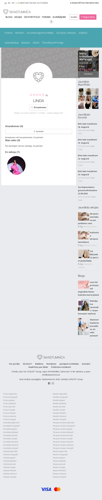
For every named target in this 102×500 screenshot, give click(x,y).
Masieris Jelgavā (59, 458)
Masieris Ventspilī (59, 477)
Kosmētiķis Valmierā (10, 445)
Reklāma (39, 364)
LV (6, 3)
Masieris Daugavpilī (60, 454)
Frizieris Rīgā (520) (10, 394)
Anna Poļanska (84, 196)
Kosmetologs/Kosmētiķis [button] (40, 32)
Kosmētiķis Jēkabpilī (10, 432)
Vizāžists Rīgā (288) (10, 451)
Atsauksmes (39, 107)
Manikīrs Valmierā (59, 416)
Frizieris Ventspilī (9, 419)
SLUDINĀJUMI (59, 17)
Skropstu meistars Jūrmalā (63, 435)
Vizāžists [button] (83, 32)
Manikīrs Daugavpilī (60, 397)
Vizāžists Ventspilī (9, 477)
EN (13, 3)
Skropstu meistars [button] (66, 32)
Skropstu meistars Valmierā (63, 445)
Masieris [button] (25, 42)
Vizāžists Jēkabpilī (9, 461)
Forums (46, 17)
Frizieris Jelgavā (9, 400)
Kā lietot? (27, 364)
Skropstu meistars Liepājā (62, 438)
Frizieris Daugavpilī (10, 397)
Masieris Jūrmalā (59, 464)
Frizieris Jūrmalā (9, 407)
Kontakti (86, 364)
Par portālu (14, 364)
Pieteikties (88, 74)
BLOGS (9, 17)
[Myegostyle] (16, 165)
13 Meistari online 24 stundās (32, 3)
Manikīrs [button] (19, 32)
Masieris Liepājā (59, 467)
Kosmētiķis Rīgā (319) (11, 423)
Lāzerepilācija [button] (12, 42)
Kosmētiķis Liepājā (10, 438)
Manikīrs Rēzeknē (59, 413)
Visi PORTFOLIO (32, 17)
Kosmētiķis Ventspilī (10, 448)
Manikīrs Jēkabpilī (59, 403)
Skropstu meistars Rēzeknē (63, 442)
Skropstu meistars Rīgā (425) (63, 423)
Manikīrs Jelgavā (59, 400)
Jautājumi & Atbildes (69, 364)
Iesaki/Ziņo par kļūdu (38, 367)
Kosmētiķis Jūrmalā (10, 435)
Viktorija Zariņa (90, 226)
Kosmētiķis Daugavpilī (11, 426)
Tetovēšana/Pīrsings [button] (52, 42)
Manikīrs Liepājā (59, 410)
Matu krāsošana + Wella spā (87, 56)
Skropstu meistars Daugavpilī (64, 426)
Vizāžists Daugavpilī (10, 454)
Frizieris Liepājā (9, 410)
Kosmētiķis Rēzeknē (10, 442)
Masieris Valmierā (59, 474)
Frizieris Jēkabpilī (9, 403)
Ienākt (74, 17)
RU (9, 3)
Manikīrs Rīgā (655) (60, 394)
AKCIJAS (18, 17)
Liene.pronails (84, 130)
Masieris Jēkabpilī (59, 461)
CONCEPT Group (75, 379)
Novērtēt (39, 131)
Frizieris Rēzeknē (9, 413)
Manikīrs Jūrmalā (59, 407)
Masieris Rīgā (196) (60, 451)
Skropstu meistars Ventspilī (63, 448)
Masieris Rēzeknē (59, 470)
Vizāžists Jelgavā (9, 458)
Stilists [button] (36, 42)
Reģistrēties (89, 17)
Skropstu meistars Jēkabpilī (63, 432)
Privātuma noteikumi (61, 367)
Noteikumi (51, 364)
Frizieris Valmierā (9, 416)
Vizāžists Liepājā (9, 467)
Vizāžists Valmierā (10, 474)
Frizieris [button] (8, 32)
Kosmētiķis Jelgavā (10, 429)
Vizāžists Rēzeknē (9, 470)
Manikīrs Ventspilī (59, 419)
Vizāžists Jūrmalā (9, 464)
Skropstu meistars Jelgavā (62, 429)
